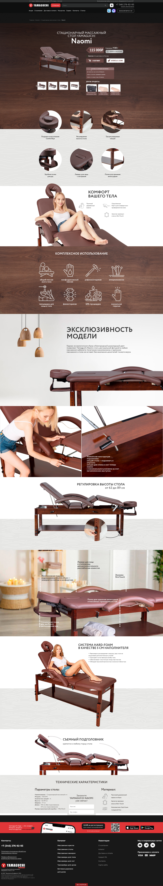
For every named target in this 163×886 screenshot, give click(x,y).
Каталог (101, 849)
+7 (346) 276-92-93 (12, 845)
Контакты (76, 10)
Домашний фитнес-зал (125, 10)
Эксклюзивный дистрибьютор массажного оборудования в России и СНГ (115, 1)
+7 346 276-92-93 (125, 4)
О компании (38, 10)
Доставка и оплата (50, 10)
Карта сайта (103, 865)
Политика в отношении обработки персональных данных (13, 852)
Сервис (68, 10)
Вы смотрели (81, 885)
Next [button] (80, 86)
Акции (31, 10)
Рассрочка (61, 10)
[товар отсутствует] (112, 5)
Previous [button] (36, 86)
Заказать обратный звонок (127, 6)
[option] (42, 86)
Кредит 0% (102, 857)
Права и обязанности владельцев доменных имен (11, 857)
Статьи (82, 10)
